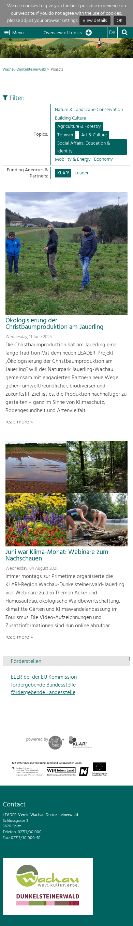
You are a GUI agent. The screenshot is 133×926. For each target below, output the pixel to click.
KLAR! (63, 173)
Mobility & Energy (73, 159)
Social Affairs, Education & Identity (83, 147)
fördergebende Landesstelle (43, 692)
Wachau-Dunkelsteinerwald (24, 69)
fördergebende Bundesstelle (43, 685)
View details (95, 21)
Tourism (65, 135)
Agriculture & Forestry (79, 127)
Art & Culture (94, 135)
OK (120, 21)
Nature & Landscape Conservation (89, 110)
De (112, 32)
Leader (81, 173)
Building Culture (70, 118)
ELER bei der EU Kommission (44, 677)
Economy (103, 159)
